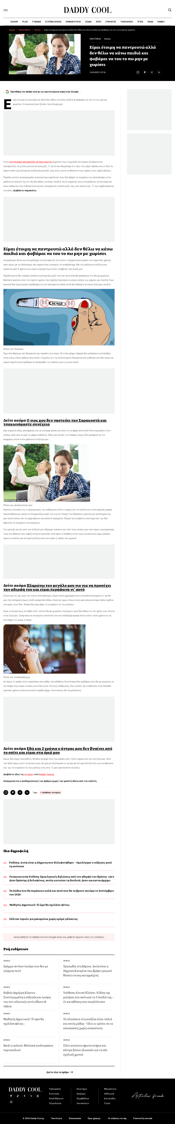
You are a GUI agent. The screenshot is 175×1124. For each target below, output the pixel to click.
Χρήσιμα (81, 1093)
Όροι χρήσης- (94, 1118)
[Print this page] (137, 72)
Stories (37, 29)
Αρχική (12, 29)
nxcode (148, 1118)
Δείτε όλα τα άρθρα (57, 1072)
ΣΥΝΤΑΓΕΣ (111, 22)
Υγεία (140, 22)
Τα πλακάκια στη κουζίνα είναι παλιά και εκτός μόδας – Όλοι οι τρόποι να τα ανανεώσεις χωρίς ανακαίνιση (88, 1023)
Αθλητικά (109, 1093)
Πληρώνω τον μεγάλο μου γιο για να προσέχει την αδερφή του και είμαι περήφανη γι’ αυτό (57, 587)
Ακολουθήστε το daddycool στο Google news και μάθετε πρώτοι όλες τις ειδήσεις (59, 937)
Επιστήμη (82, 1088)
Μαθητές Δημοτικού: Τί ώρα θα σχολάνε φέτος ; (39, 905)
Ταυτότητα (56, 1118)
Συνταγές (54, 1093)
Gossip (14, 22)
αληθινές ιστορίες (51, 792)
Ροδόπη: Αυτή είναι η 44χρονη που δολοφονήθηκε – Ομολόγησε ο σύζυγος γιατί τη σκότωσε (60, 864)
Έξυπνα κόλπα (53, 22)
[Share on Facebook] (151, 72)
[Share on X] (159, 72)
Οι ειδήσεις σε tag (117, 1118)
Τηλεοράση (55, 1088)
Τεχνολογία (55, 1103)
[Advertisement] (59, 133)
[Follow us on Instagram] (11, 1102)
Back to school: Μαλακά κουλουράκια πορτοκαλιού (28, 1047)
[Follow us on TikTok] (17, 1095)
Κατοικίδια (109, 1098)
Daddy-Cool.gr (46, 774)
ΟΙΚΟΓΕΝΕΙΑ (24, 29)
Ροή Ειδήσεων (56, 1098)
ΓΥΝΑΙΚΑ (36, 22)
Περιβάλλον (83, 1098)
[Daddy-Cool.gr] (87, 10)
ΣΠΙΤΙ (98, 22)
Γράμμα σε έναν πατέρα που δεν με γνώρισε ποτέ (25, 968)
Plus (25, 22)
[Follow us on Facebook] (24, 1095)
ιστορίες (29, 774)
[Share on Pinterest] (144, 72)
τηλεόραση (126, 22)
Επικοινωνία (75, 1118)
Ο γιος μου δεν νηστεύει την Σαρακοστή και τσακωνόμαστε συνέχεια (55, 422)
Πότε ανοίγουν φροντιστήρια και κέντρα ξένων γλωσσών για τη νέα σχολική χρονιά (85, 1049)
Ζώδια (88, 22)
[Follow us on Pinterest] (11, 1095)
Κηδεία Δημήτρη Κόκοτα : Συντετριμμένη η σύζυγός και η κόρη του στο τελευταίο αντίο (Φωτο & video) (27, 999)
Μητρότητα (110, 1088)
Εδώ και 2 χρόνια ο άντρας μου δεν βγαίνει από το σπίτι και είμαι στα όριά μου (57, 750)
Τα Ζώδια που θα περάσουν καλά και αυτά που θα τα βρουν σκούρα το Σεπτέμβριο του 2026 (61, 892)
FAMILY (161, 22)
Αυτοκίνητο (83, 1103)
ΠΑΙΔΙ (150, 22)
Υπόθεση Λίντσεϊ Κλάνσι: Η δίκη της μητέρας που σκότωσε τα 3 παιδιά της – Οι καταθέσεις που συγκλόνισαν (88, 997)
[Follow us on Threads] (37, 1095)
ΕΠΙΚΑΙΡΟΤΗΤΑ (73, 22)
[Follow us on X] (31, 1095)
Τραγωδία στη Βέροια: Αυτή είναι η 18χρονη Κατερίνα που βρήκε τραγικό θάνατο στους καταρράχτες (87, 970)
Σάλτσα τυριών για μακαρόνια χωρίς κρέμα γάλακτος (43, 919)
